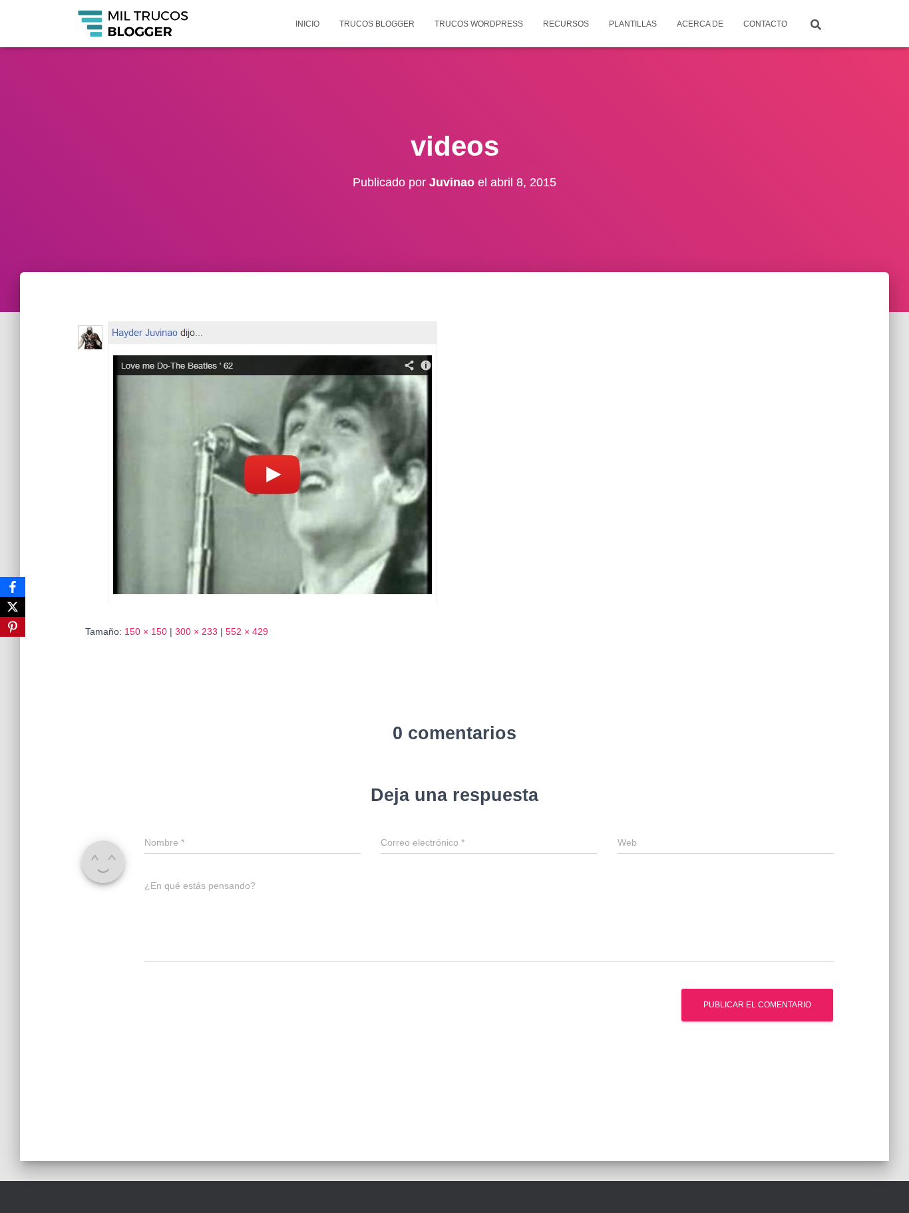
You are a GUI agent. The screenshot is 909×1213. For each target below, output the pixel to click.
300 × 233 (196, 631)
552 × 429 (247, 631)
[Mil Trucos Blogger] (134, 24)
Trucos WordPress (479, 24)
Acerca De (700, 24)
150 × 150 (145, 631)
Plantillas (633, 24)
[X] (12, 607)
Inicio (307, 24)
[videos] (259, 460)
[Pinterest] (12, 627)
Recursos (566, 24)
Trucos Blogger (377, 24)
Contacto (765, 24)
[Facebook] (12, 587)
